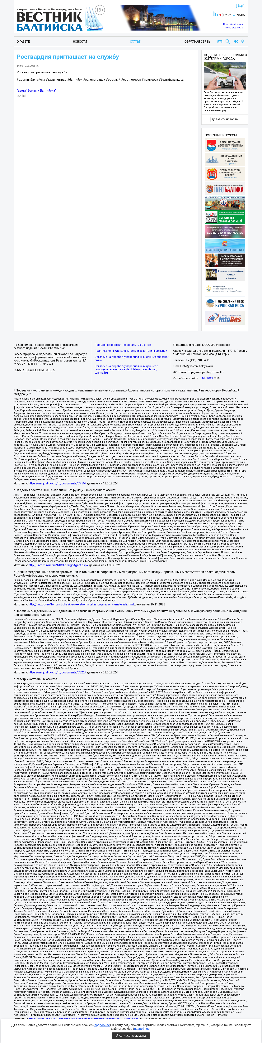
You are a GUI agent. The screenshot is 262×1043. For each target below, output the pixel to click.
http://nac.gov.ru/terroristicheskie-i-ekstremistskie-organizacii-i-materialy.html (81, 604)
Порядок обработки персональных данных (123, 345)
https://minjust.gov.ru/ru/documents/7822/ (57, 672)
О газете (23, 41)
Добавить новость (225, 119)
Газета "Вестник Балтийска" (36, 90)
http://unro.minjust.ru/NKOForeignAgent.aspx (58, 565)
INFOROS (207, 378)
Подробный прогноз (234, 24)
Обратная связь (197, 41)
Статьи (135, 41)
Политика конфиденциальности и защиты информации (131, 350)
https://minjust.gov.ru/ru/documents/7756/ (57, 483)
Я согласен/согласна (131, 1035)
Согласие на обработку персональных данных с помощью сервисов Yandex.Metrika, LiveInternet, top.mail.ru (126, 369)
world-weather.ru (234, 27)
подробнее (102, 1025)
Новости (80, 41)
